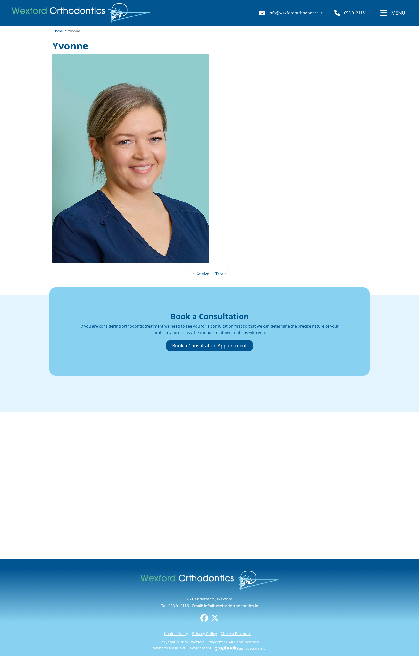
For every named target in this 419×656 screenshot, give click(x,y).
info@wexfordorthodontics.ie (296, 13)
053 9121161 (355, 13)
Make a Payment (236, 633)
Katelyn (202, 274)
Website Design (167, 648)
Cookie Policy (176, 633)
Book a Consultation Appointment (209, 345)
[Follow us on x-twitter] (215, 619)
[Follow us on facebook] (204, 619)
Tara (219, 274)
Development (199, 648)
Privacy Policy (204, 633)
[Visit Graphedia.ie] (239, 648)
